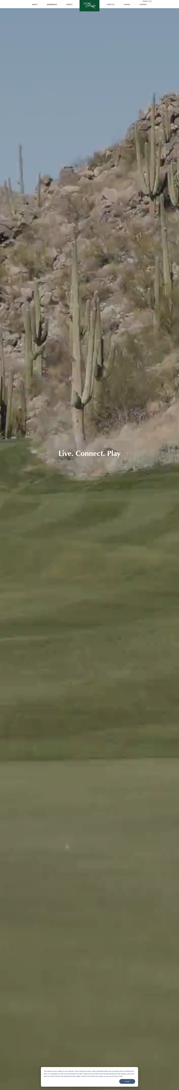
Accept (127, 1081)
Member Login (147, 1)
